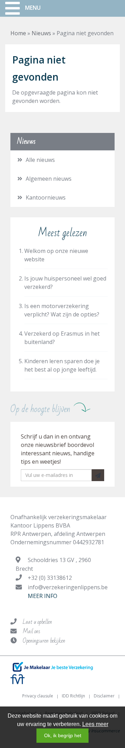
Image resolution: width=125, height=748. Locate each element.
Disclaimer (104, 696)
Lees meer (95, 724)
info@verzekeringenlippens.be (68, 587)
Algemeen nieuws (49, 178)
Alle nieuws (40, 160)
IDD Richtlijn (73, 696)
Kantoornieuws (46, 197)
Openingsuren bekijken (44, 640)
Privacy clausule (37, 696)
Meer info (42, 596)
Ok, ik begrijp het (62, 735)
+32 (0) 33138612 (50, 578)
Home (18, 33)
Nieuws (41, 33)
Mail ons (31, 631)
